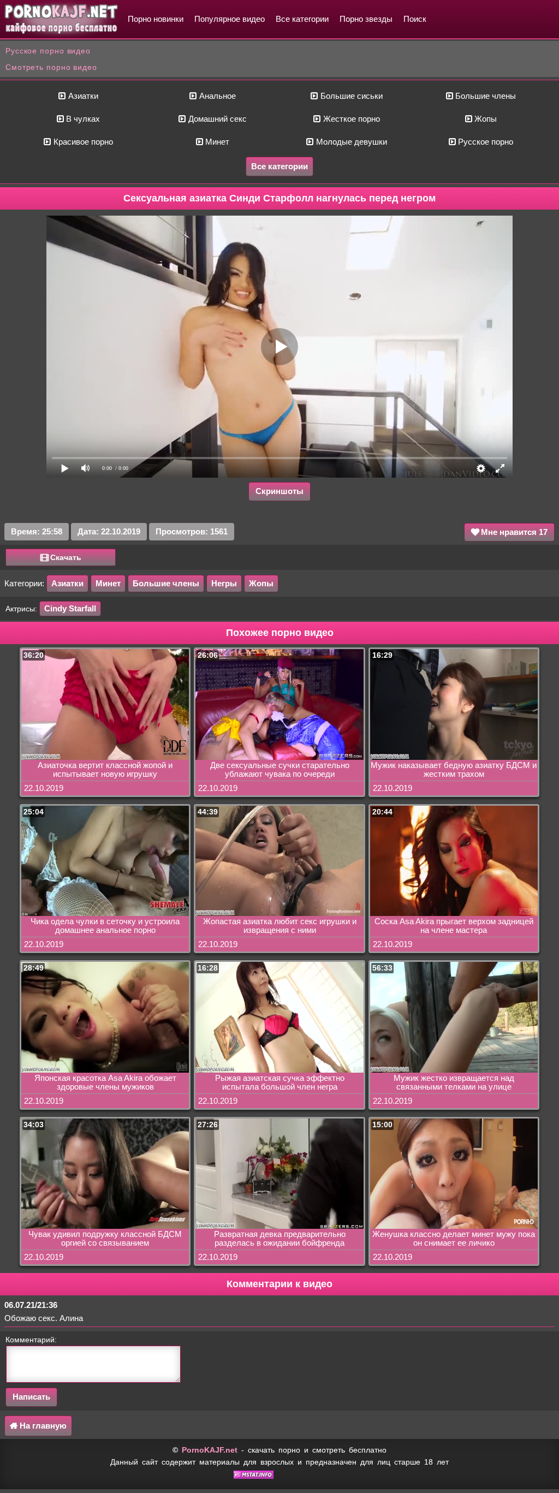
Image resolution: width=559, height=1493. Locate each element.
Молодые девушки (350, 141)
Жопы (484, 118)
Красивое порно (82, 141)
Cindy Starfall (70, 608)
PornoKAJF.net (209, 1450)
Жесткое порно (350, 118)
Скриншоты (279, 491)
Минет (216, 141)
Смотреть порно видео (51, 67)
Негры (224, 583)
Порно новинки (155, 18)
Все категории (302, 18)
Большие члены (484, 95)
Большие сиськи (350, 95)
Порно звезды (366, 18)
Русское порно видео (48, 50)
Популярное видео (229, 18)
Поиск (414, 18)
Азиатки (82, 95)
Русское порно (484, 141)
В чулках (82, 118)
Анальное (216, 95)
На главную (42, 1425)
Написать (31, 1396)
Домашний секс (216, 118)
